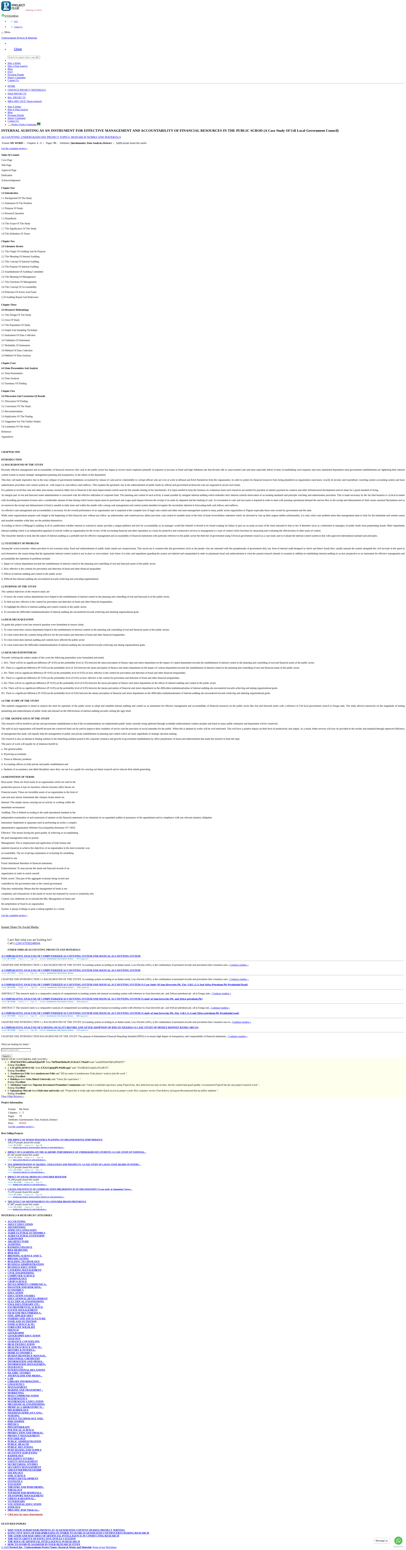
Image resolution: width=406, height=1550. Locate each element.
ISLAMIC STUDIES (19, 1373)
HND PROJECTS (17, 93)
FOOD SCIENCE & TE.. (21, 1324)
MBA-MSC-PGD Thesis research (25, 101)
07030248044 (11, 16)
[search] (39, 57)
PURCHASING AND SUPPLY (25, 1450)
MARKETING (16, 1392)
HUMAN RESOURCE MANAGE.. (27, 1355)
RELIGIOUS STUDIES (21, 1458)
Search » (7, 1056)
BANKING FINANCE (20, 1247)
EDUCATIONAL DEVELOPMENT (28, 1298)
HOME (11, 86)
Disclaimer (111, 1547)
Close (18, 49)
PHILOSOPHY (16, 1421)
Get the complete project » (14, 148)
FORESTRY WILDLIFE (21, 1327)
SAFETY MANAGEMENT (23, 1461)
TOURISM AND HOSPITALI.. (25, 1492)
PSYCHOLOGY (17, 1438)
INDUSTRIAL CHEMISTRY (24, 1358)
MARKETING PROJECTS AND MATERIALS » (30, 1185)
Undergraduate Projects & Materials (19, 37)
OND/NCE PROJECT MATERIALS (27, 90)
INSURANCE (15, 1367)
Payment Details (16, 74)
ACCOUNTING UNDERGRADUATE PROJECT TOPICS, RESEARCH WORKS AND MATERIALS (61, 137)
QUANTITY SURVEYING (22, 1452)
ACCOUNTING (17, 1221)
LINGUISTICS (16, 1384)
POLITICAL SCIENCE (21, 1430)
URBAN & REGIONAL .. (22, 1498)
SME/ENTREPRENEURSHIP (24, 1470)
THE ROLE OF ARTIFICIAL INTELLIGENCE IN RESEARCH (44, 1541)
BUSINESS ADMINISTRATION (26, 1264)
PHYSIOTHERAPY (19, 1427)
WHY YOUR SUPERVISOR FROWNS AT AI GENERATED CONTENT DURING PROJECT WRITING (66, 1530)
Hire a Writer (14, 63)
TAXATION (14, 1484)
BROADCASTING (18, 1258)
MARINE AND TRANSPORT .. (25, 1390)
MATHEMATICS (17, 1398)
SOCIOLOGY (15, 1472)
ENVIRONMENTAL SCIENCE (25, 1307)
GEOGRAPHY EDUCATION (24, 1335)
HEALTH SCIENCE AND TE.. (25, 1347)
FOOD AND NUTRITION (22, 1321)
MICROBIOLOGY (18, 1410)
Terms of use (98, 1547)
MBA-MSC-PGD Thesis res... (23, 1510)
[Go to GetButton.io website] (398, 1547)
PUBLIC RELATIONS (20, 1447)
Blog (10, 69)
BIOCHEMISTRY (18, 1250)
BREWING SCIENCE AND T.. (25, 1255)
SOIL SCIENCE (17, 1475)
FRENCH (13, 1330)
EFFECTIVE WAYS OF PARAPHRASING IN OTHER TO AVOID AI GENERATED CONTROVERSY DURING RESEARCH (78, 1533)
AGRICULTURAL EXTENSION (26, 1235)
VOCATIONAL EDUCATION (24, 1504)
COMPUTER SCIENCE (21, 1275)
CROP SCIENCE (17, 1281)
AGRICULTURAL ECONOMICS (26, 1233)
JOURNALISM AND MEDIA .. (25, 1375)
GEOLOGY (14, 1338)
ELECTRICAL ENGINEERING (26, 1301)
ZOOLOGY (14, 1507)
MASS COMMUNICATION (23, 1395)
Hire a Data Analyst (17, 66)
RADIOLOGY (16, 1455)
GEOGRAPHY (16, 1333)
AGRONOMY (15, 1238)
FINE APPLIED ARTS (20, 1315)
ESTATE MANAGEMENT (23, 1310)
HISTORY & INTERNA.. (22, 1350)
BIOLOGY (14, 1253)
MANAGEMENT (17, 1387)
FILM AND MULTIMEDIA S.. (25, 1313)
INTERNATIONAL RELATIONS (26, 1370)
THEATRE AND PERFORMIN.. (26, 1487)
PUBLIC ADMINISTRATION (24, 1441)
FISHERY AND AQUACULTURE (27, 1318)
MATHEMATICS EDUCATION (26, 1401)
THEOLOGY (15, 1490)
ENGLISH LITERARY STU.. (24, 1304)
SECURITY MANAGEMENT (24, 1467)
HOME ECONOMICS (20, 1353)
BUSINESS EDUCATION (22, 1267)
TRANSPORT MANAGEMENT (26, 1495)
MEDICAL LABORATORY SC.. (26, 1407)
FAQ (16, 21)
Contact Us (18, 27)
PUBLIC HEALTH (18, 1444)
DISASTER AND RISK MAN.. (25, 1287)
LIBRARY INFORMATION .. (24, 1381)
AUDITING (14, 1244)
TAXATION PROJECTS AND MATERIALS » (29, 1172)
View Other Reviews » (12, 1096)
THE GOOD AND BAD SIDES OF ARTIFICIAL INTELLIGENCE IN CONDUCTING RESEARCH (63, 1535)
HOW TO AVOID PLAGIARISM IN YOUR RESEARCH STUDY (44, 1544)
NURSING (14, 1415)
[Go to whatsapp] (398, 1541)
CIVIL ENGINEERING (21, 1273)
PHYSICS (13, 1424)
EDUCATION (15, 1293)
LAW (10, 1378)
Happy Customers (17, 77)
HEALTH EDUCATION (21, 1344)
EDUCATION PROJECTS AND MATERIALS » (29, 1160)
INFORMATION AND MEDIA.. (25, 1361)
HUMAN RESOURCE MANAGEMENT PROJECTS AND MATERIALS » (38, 1147)
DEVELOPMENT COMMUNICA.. (27, 1284)
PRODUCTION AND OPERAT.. (26, 1432)
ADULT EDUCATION (20, 1224)
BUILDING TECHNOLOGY (24, 1261)
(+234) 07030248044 (26, 943)
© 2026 (46, 1547)
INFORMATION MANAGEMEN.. (27, 1364)
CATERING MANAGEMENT (25, 1270)
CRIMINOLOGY (17, 1278)
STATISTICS (15, 1481)
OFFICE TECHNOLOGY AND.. (26, 1418)
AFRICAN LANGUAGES (22, 1230)
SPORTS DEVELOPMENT (23, 1478)
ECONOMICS (16, 1290)
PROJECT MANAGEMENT (24, 1435)
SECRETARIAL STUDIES (23, 1464)
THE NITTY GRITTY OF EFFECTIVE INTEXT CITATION (42, 1538)
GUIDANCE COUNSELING (24, 1341)
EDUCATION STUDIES (21, 1295)
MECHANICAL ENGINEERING (26, 1404)
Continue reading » (239, 965)
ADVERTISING (17, 1227)
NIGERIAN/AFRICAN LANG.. (25, 1412)
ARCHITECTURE (18, 1241)
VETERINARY (16, 1501)
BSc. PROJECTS (17, 97)
